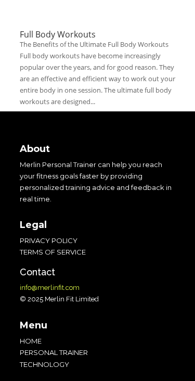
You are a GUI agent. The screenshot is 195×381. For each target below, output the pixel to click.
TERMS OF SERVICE (53, 252)
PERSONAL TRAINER (54, 352)
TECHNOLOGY (44, 364)
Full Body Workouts (58, 34)
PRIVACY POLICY (48, 240)
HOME (31, 341)
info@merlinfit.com (50, 287)
